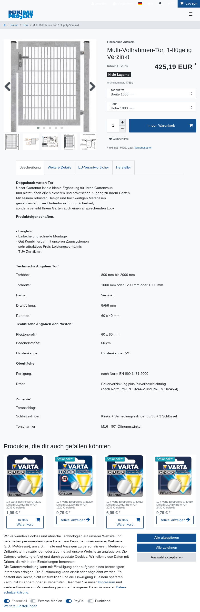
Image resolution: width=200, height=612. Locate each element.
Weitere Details (59, 167)
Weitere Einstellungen (20, 606)
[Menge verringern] (122, 129)
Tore (25, 25)
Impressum (106, 582)
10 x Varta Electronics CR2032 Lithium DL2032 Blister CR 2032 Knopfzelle (124, 504)
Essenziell (19, 601)
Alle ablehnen (166, 547)
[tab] (30, 167)
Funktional (103, 601)
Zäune (14, 25)
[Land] (140, 4)
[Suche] (161, 4)
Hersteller (123, 167)
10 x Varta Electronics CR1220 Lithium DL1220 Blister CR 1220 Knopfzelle (74, 504)
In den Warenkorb (161, 125)
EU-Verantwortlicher (93, 167)
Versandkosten (143, 147)
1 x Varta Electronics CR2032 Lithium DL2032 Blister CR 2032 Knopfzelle (23, 504)
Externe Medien (50, 601)
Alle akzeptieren (166, 537)
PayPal (78, 601)
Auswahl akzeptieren (167, 557)
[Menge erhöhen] (122, 122)
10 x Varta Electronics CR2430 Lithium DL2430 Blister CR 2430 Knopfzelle (174, 504)
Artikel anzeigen (73, 520)
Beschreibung (30, 167)
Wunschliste (120, 139)
